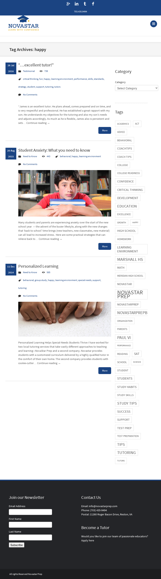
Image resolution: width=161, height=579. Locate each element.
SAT (136, 354)
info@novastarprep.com (103, 506)
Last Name (15, 531)
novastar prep (130, 294)
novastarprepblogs (137, 312)
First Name (15, 519)
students (124, 378)
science (137, 362)
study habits (127, 387)
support (123, 419)
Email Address (17, 506)
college (122, 165)
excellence (124, 214)
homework (124, 239)
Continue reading (38, 123)
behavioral (124, 140)
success (123, 411)
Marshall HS (130, 259)
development (127, 198)
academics (123, 123)
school (122, 362)
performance (124, 345)
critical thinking (130, 190)
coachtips (124, 148)
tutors (121, 460)
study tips (127, 403)
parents (122, 329)
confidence (125, 181)
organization (125, 320)
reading (122, 354)
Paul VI (124, 337)
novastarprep (128, 304)
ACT (137, 123)
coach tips (124, 157)
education (127, 206)
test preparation (128, 436)
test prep (124, 428)
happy (135, 222)
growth (121, 222)
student (122, 370)
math (120, 267)
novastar (124, 284)
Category (120, 82)
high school (126, 231)
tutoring (126, 452)
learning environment (127, 249)
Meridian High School (130, 275)
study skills (125, 395)
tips (121, 444)
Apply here (87, 540)
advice (121, 132)
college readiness (128, 173)
